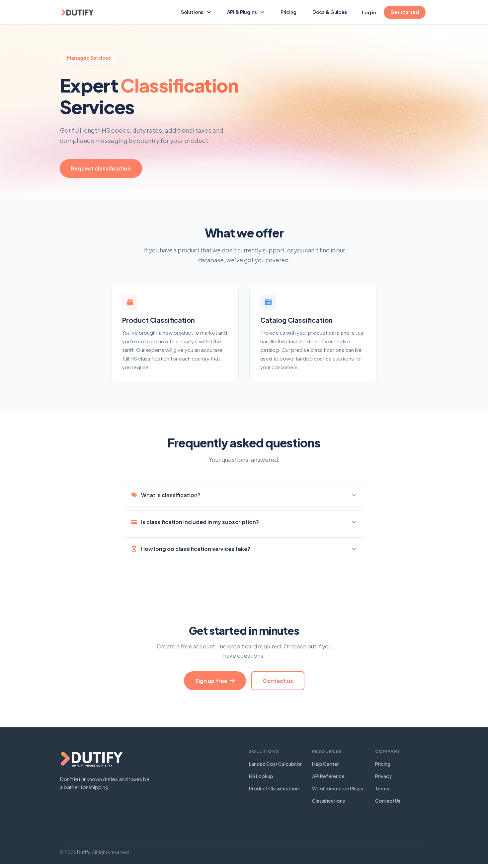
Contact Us (387, 801)
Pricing (288, 12)
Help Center (325, 764)
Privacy (383, 776)
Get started (404, 12)
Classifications (328, 801)
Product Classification (274, 788)
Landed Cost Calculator (275, 764)
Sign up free (211, 680)
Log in (369, 12)
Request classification (101, 168)
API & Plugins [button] (242, 12)
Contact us (278, 680)
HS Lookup (261, 776)
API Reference (328, 776)
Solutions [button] (192, 12)
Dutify (83, 852)
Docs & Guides (332, 12)
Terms (382, 788)
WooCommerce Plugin (337, 788)
